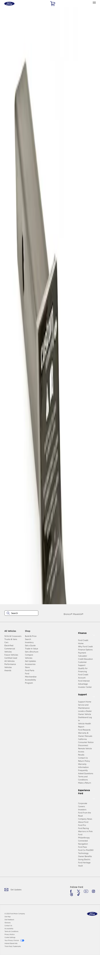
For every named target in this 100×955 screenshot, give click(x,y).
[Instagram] (93, 891)
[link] (8, 917)
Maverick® (78, 614)
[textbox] (21, 613)
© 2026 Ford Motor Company (15, 914)
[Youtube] (86, 891)
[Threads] (71, 894)
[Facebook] (71, 891)
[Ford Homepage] (92, 914)
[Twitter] (78, 891)
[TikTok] (78, 894)
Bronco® (68, 614)
